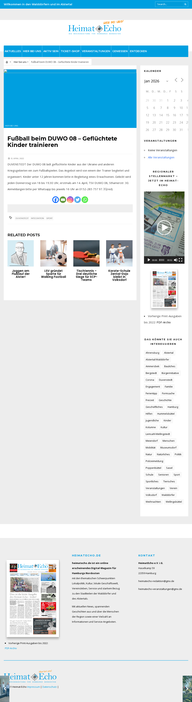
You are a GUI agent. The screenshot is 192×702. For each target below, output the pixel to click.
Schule (149, 474)
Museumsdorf (168, 447)
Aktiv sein (50, 51)
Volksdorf (151, 495)
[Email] (63, 199)
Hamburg (173, 407)
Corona (150, 379)
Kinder (167, 420)
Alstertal (168, 352)
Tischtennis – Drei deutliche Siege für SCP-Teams (86, 275)
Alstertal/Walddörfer (157, 359)
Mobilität (150, 447)
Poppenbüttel (153, 468)
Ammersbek (152, 366)
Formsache (168, 393)
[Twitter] (77, 199)
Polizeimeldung (154, 461)
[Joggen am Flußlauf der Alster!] (21, 253)
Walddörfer (168, 495)
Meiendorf (152, 440)
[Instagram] (70, 199)
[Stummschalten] (176, 260)
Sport (49, 218)
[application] (164, 227)
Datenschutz (49, 686)
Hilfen (149, 413)
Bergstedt (151, 373)
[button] (164, 227)
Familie (169, 386)
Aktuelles (13, 51)
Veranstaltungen (96, 51)
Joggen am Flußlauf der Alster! (21, 274)
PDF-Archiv (164, 322)
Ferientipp (151, 393)
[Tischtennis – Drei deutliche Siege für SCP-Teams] (86, 253)
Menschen (169, 440)
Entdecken (138, 51)
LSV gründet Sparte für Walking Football (53, 274)
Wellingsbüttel (174, 501)
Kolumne (151, 427)
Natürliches (163, 454)
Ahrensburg (152, 352)
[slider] (161, 260)
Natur (149, 454)
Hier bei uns (32, 51)
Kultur (164, 427)
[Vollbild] (180, 260)
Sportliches (152, 481)
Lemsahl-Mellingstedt (158, 434)
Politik (178, 454)
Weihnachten (153, 501)
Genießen (120, 51)
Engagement (153, 386)
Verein (173, 488)
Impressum (33, 686)
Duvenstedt (22, 218)
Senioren (163, 474)
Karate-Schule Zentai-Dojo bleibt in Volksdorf (119, 275)
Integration (37, 218)
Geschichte (165, 400)
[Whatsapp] (85, 199)
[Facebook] (55, 199)
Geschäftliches (154, 407)
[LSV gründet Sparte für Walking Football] (53, 253)
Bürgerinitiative (170, 373)
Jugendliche (152, 420)
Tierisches (169, 481)
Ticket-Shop (70, 51)
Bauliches (169, 366)
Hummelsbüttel (166, 413)
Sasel (169, 468)
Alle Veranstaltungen (161, 157)
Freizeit (150, 400)
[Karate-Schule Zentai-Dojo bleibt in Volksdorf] (119, 253)
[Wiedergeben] (149, 260)
